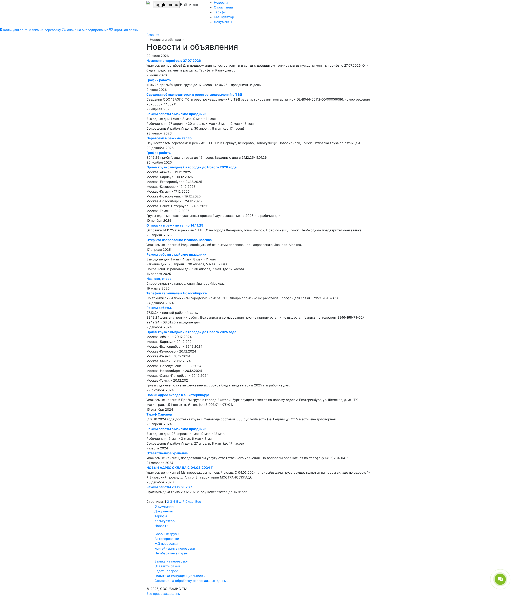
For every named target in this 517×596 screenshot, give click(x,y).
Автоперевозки (166, 539)
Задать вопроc (166, 571)
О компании (223, 7)
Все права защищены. (163, 594)
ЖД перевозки (166, 543)
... (180, 501)
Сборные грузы (166, 534)
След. (189, 501)
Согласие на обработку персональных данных (191, 581)
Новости (221, 2)
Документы (223, 22)
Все (198, 501)
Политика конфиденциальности (180, 576)
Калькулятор (224, 17)
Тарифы (220, 12)
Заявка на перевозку (171, 561)
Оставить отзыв (167, 566)
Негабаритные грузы (171, 553)
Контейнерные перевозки (174, 548)
